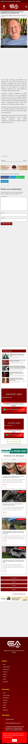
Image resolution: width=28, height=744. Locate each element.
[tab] (14, 459)
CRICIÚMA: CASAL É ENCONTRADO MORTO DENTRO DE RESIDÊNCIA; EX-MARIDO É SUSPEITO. (13, 477)
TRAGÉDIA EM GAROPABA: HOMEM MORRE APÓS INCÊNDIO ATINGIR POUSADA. (13, 504)
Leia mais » (5, 484)
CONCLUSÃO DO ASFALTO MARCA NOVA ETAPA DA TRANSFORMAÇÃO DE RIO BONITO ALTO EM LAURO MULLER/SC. (13, 532)
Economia (5, 671)
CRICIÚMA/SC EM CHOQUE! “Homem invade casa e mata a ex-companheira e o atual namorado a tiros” (13, 561)
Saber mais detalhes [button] (8, 737)
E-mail (3, 218)
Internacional (6, 669)
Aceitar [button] (14, 740)
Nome (2, 212)
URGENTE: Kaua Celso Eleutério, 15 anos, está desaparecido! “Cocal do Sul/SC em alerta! (17, 355)
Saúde (4, 679)
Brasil (4, 664)
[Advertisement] (14, 63)
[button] (26, 7)
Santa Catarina (6, 667)
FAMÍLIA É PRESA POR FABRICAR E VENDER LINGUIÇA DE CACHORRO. (17, 361)
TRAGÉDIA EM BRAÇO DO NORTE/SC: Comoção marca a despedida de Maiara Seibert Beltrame (17, 379)
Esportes (5, 674)
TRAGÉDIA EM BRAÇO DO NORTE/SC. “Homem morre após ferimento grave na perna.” (17, 373)
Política (4, 676)
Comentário (4, 196)
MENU (4, 8)
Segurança (5, 681)
